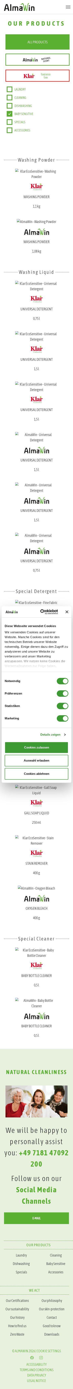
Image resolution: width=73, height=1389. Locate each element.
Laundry (20, 89)
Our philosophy (52, 1300)
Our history (17, 1317)
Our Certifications (17, 1300)
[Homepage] (36, 7)
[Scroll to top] (63, 1105)
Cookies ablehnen (36, 773)
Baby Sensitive (55, 1264)
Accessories (22, 130)
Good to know (52, 1326)
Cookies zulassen (36, 747)
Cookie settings (49, 1351)
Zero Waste (17, 1334)
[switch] (62, 693)
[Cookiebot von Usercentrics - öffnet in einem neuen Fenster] (43, 611)
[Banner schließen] (66, 611)
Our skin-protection (51, 1309)
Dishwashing (23, 106)
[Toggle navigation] (68, 7)
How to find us (17, 1326)
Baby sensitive (23, 114)
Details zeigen (50, 734)
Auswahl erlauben (36, 760)
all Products (38, 42)
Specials (19, 122)
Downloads (51, 1334)
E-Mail (36, 1218)
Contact (52, 1317)
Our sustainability (17, 1309)
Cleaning (20, 97)
